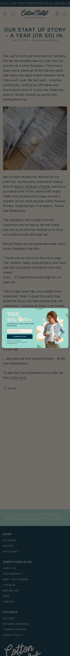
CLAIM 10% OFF (19, 336)
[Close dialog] (3, 309)
